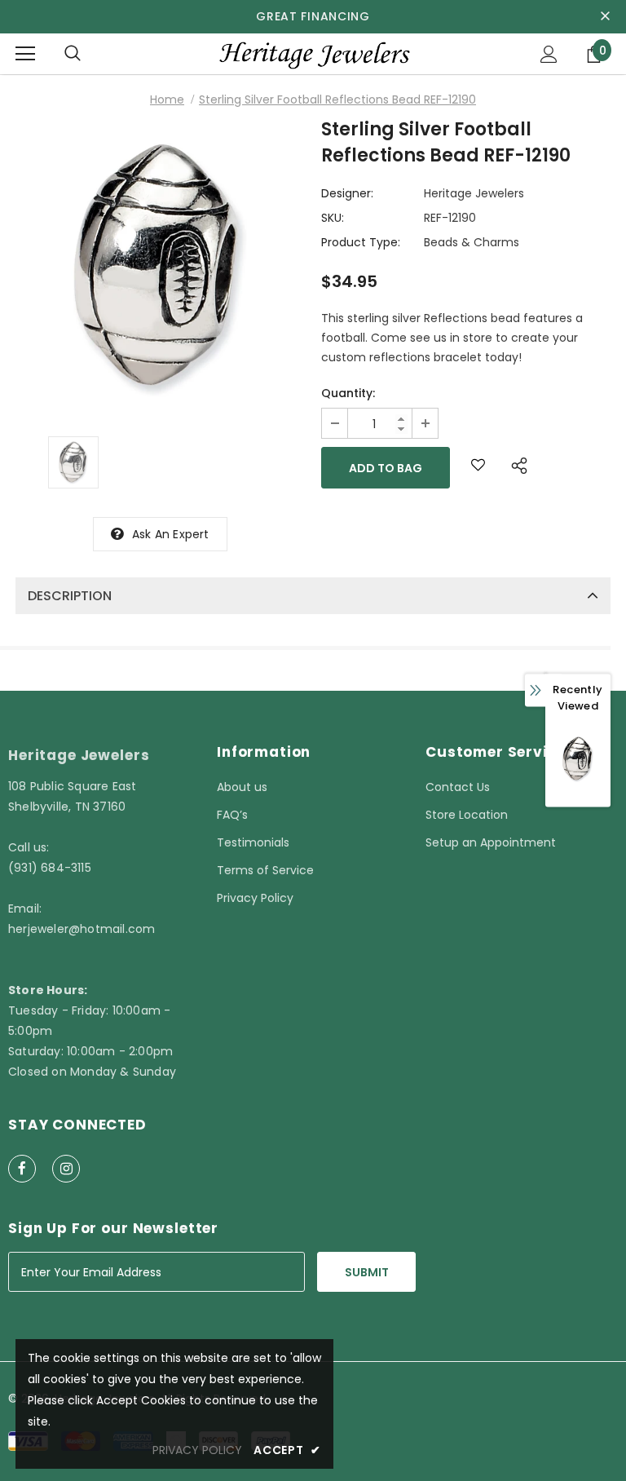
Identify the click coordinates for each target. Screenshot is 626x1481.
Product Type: (360, 242)
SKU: (332, 218)
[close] (605, 16)
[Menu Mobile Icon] (25, 54)
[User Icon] (549, 54)
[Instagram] (66, 1169)
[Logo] (313, 53)
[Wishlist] (478, 468)
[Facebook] (22, 1169)
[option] (160, 267)
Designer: (347, 193)
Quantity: (348, 393)
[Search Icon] (72, 54)
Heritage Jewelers (474, 193)
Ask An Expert (170, 534)
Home (167, 99)
